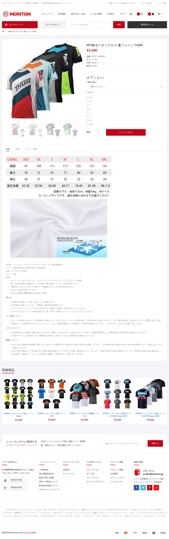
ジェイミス (87, 516)
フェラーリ (46, 513)
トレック (7, 516)
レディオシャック (72, 513)
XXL (90, 120)
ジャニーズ (116, 516)
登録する (155, 443)
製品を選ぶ (92, 82)
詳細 (18, 149)
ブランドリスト (92, 470)
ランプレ (144, 510)
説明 (8, 149)
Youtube (156, 487)
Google (149, 487)
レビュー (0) (31, 149)
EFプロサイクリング (15, 510)
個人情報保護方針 (46, 474)
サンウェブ (86, 513)
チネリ (77, 516)
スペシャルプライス (94, 481)
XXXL (91, 124)
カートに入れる (127, 132)
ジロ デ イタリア (48, 516)
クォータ (137, 516)
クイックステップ (145, 513)
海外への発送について (48, 481)
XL (90, 117)
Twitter (143, 487)
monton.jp (26, 533)
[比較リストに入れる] (22, 405)
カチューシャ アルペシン (68, 510)
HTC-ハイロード (50, 510)
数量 (88, 132)
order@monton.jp (153, 474)
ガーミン (29, 510)
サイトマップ (68, 474)
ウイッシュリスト (117, 478)
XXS (90, 97)
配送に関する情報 (46, 478)
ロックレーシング (120, 513)
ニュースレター (116, 481)
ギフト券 (90, 474)
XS (90, 101)
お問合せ (66, 470)
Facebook (136, 487)
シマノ (132, 513)
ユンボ (38, 510)
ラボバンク (17, 516)
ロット (100, 510)
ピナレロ (161, 516)
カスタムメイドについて (49, 489)
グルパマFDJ (156, 510)
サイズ (90, 92)
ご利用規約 (43, 470)
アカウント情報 (116, 470)
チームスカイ (159, 513)
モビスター (57, 513)
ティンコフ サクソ (32, 516)
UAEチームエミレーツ (101, 513)
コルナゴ (127, 516)
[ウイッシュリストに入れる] (15, 405)
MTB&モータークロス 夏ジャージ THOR (22, 31)
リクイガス (7, 513)
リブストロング (150, 516)
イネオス (134, 510)
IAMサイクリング (88, 510)
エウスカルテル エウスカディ (116, 510)
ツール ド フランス (65, 516)
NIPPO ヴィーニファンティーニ (27, 513)
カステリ (106, 516)
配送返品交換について (48, 485)
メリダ (97, 516)
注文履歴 (114, 474)
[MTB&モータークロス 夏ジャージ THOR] (18, 130)
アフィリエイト (92, 478)
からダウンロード (17, 480)
